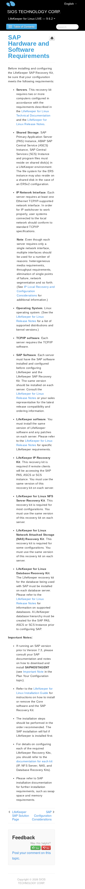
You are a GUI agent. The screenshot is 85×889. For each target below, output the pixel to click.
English (69, 3)
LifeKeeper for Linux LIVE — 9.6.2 (31, 18)
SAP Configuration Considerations (42, 815)
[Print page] (52, 38)
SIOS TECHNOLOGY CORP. (34, 11)
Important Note (33, 671)
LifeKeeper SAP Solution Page (20, 815)
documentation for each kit (34, 761)
